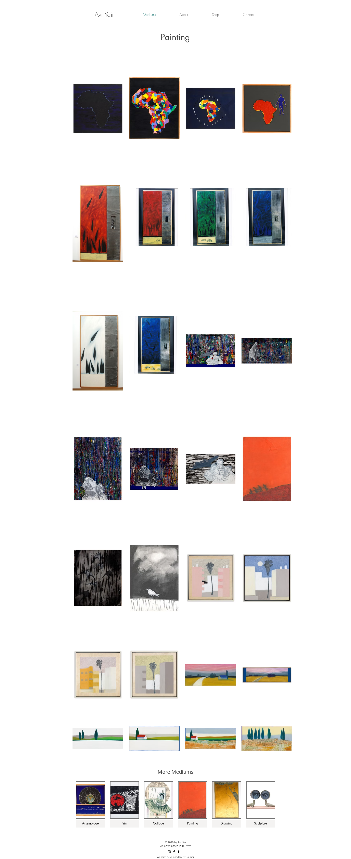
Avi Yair (104, 14)
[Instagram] (169, 852)
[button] (184, 14)
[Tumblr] (179, 852)
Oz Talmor (188, 857)
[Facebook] (174, 852)
